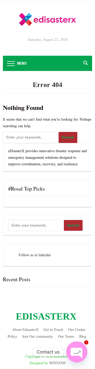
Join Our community (37, 336)
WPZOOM (57, 362)
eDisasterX (46, 316)
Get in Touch (53, 329)
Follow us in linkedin (35, 254)
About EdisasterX (25, 329)
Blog (82, 336)
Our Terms (66, 336)
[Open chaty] (76, 351)
